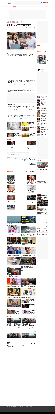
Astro (23, 6)
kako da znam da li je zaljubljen (10, 154)
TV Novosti (35, 6)
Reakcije (44, 44)
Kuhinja (17, 6)
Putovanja (20, 6)
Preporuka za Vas (9, 139)
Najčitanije (41, 44)
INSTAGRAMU (21, 118)
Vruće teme (8, 156)
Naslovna (8, 6)
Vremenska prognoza (40, 216)
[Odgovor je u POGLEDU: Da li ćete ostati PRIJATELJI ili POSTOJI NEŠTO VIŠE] (21, 40)
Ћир (46, 2)
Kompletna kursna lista (45, 228)
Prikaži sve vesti (39, 51)
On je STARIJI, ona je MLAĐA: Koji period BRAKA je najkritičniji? (21, 84)
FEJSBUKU (25, 118)
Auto (32, 6)
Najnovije (38, 44)
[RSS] (47, 95)
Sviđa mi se (26, 171)
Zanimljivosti (27, 6)
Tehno (30, 6)
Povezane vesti (9, 316)
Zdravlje (11, 6)
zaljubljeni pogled (17, 154)
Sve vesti (38, 95)
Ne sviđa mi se (32, 171)
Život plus (14, 6)
